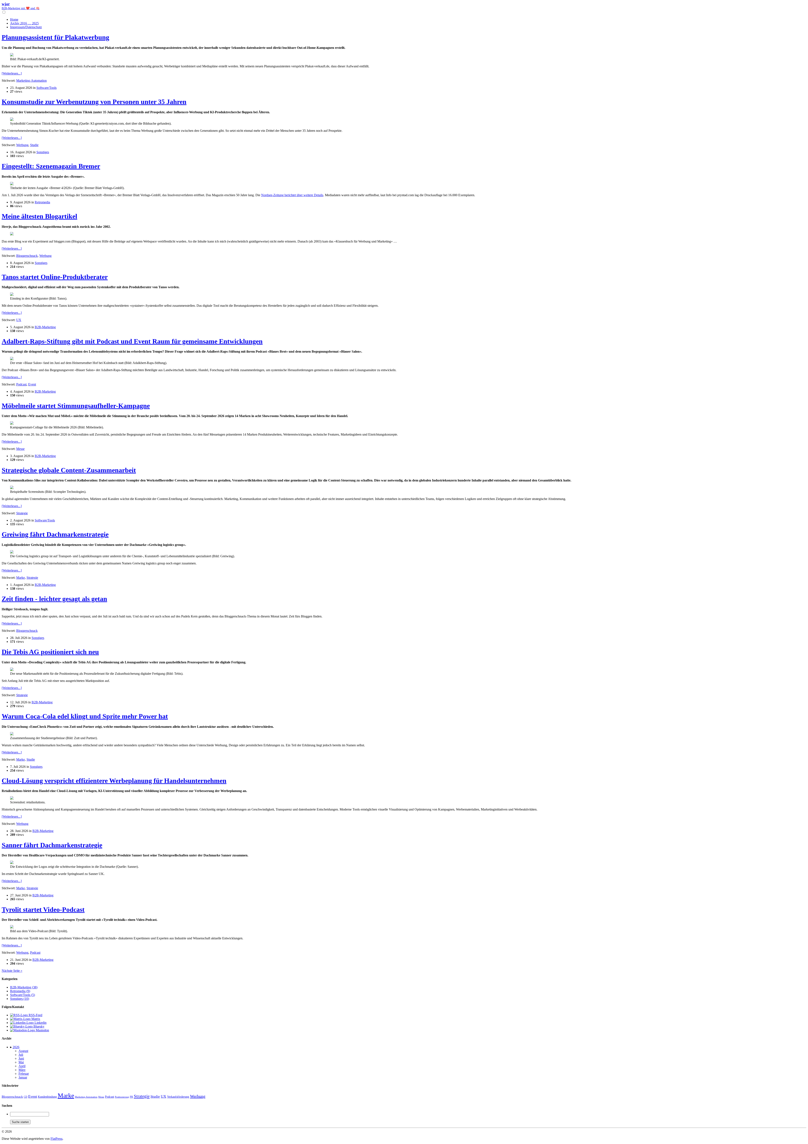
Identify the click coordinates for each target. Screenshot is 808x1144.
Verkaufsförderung (178, 1096)
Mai (21, 1062)
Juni (21, 1058)
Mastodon (42, 1030)
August (23, 1051)
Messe (20, 449)
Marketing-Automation (31, 80)
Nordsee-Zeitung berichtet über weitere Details (292, 195)
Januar (23, 1077)
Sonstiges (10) (19, 998)
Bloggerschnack (27, 255)
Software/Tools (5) (22, 995)
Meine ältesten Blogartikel (39, 216)
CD (25, 1096)
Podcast (21, 384)
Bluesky (38, 1026)
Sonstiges (42, 152)
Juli (21, 1054)
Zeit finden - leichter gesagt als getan (54, 599)
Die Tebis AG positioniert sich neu (50, 652)
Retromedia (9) (20, 991)
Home (14, 19)
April (22, 1066)
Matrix (35, 1019)
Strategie (22, 513)
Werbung (22, 145)
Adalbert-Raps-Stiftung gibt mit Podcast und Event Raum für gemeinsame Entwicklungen (132, 341)
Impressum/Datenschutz (26, 27)
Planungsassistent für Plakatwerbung (55, 37)
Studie (34, 145)
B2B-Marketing (45, 327)
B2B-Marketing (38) (23, 987)
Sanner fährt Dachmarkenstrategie (52, 845)
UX (18, 320)
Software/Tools (46, 87)
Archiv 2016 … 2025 (24, 23)
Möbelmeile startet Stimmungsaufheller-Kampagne (76, 405)
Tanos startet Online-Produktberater (55, 277)
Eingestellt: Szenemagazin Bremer (51, 166)
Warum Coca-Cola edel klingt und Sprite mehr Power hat (85, 716)
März (22, 1070)
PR (131, 1096)
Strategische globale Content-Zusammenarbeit (69, 470)
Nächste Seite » (12, 970)
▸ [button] (11, 1047)
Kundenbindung (47, 1096)
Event (32, 384)
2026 (16, 1047)
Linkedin (40, 1022)
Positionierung (122, 1097)
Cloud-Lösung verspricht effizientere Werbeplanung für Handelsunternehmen (114, 780)
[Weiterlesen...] (12, 73)
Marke (20, 577)
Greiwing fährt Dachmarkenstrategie (55, 534)
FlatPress (56, 1138)
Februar (24, 1073)
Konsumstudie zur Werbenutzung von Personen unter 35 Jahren (94, 101)
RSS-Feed (35, 1015)
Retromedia (42, 202)
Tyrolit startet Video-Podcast (43, 909)
